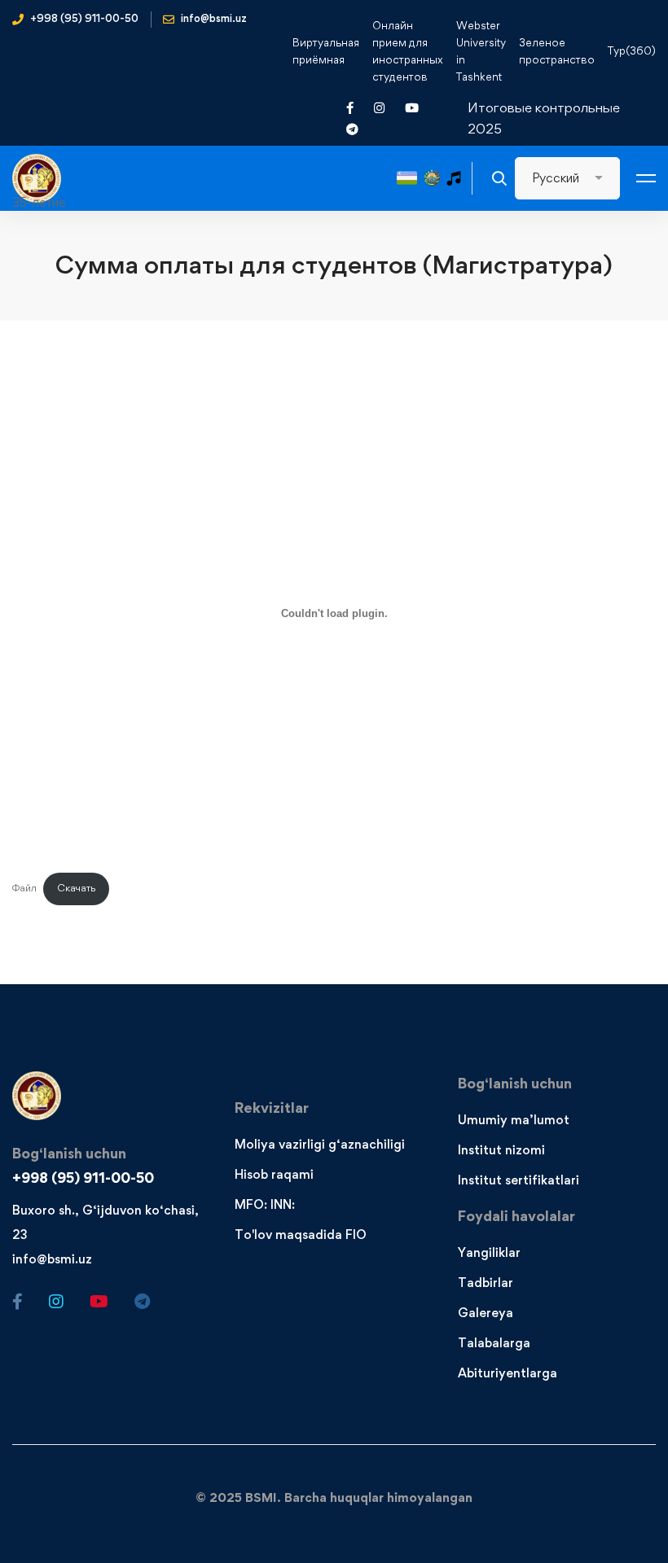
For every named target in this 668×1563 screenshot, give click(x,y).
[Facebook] (17, 1301)
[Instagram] (56, 1301)
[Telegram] (142, 1301)
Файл (24, 888)
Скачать (76, 888)
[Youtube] (99, 1301)
